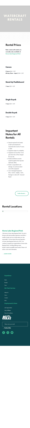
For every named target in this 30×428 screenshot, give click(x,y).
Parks (5, 280)
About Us (6, 292)
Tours (5, 285)
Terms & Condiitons (8, 313)
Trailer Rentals (22, 193)
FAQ (5, 300)
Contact (6, 298)
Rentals (6, 282)
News (5, 295)
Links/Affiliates (7, 310)
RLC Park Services (7, 3)
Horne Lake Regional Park (13, 54)
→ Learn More (7, 253)
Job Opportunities (8, 307)
